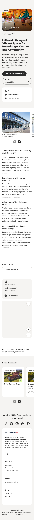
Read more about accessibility (11, 81)
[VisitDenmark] (11, 432)
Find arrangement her (13, 74)
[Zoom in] (28, 329)
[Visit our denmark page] (6, 423)
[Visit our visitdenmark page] (17, 423)
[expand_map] (28, 304)
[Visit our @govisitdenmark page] (22, 423)
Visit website (12, 94)
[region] (17, 319)
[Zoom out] (28, 335)
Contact (8, 496)
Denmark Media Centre (13, 482)
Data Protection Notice (7, 513)
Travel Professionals (12, 470)
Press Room (9, 465)
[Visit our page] (11, 423)
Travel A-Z (8, 493)
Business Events (10, 468)
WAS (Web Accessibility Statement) (23, 513)
